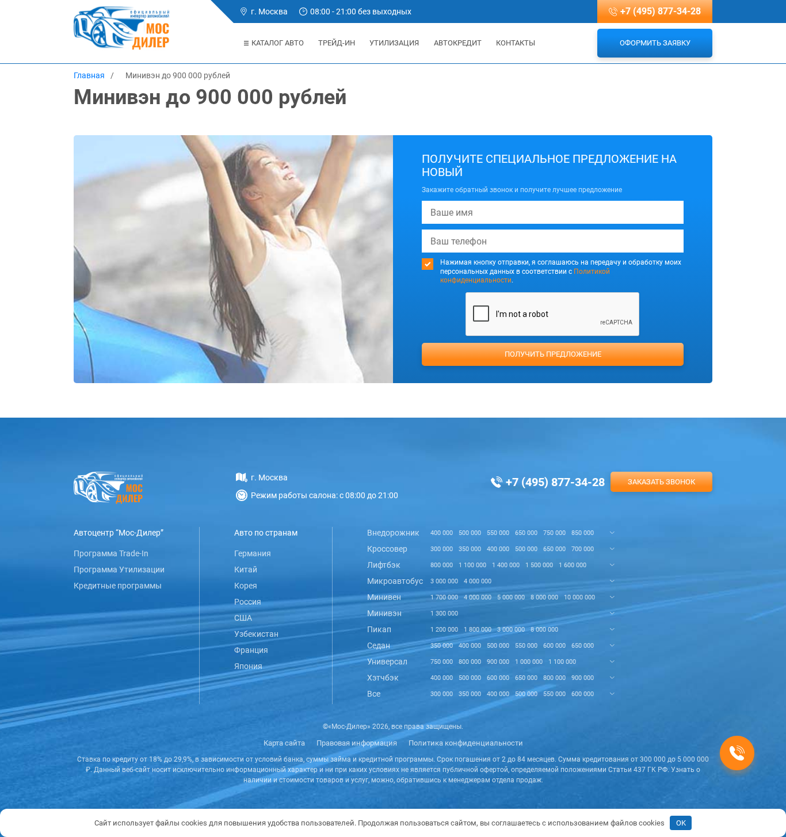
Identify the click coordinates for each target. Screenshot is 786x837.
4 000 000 (477, 581)
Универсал (387, 661)
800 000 (441, 565)
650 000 (526, 533)
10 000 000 (579, 597)
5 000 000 (511, 597)
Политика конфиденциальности (466, 743)
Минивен (384, 597)
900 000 (498, 662)
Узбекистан (256, 634)
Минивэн (384, 613)
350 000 (470, 549)
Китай (245, 569)
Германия (252, 553)
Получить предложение (553, 354)
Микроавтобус (395, 581)
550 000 (498, 533)
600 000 (554, 645)
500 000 (470, 533)
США (243, 617)
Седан (378, 645)
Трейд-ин (336, 43)
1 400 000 (506, 565)
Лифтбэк (383, 565)
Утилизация (394, 43)
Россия (247, 601)
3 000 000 (444, 581)
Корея (245, 585)
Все (373, 693)
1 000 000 (529, 662)
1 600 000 (572, 565)
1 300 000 (444, 613)
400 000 (441, 533)
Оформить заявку (655, 43)
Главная (89, 75)
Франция (251, 650)
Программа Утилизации (119, 569)
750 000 (554, 533)
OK (681, 823)
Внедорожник (393, 532)
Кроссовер (387, 548)
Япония (248, 666)
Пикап (379, 629)
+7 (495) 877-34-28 (660, 11)
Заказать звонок (661, 481)
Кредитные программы (118, 585)
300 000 (441, 549)
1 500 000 (539, 565)
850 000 (582, 533)
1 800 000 (477, 629)
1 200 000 (444, 629)
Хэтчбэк (383, 677)
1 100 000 (472, 565)
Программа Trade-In (111, 553)
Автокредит (458, 43)
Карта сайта (284, 743)
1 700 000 (444, 597)
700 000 (582, 549)
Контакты (515, 43)
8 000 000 (544, 597)
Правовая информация (356, 743)
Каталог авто (277, 43)
